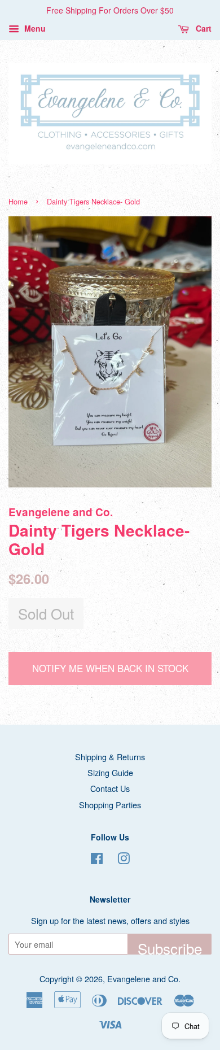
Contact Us (110, 788)
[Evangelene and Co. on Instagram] (123, 860)
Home (18, 201)
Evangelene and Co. (144, 978)
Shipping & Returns (110, 757)
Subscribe (170, 946)
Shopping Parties (110, 805)
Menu (34, 28)
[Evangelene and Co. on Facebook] (96, 860)
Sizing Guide (110, 772)
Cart (202, 28)
